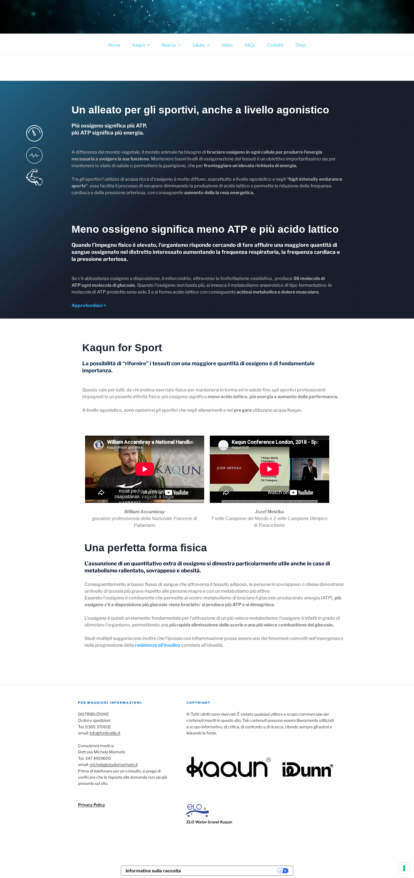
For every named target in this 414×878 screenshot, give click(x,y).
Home (114, 45)
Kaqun (138, 45)
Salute (198, 45)
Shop (300, 45)
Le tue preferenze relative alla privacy (231, 870)
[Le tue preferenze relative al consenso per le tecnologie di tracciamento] (404, 868)
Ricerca (168, 45)
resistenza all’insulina (157, 645)
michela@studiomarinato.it (114, 764)
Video (227, 45)
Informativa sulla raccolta (153, 870)
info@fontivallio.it (105, 733)
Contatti (275, 45)
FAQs (250, 45)
